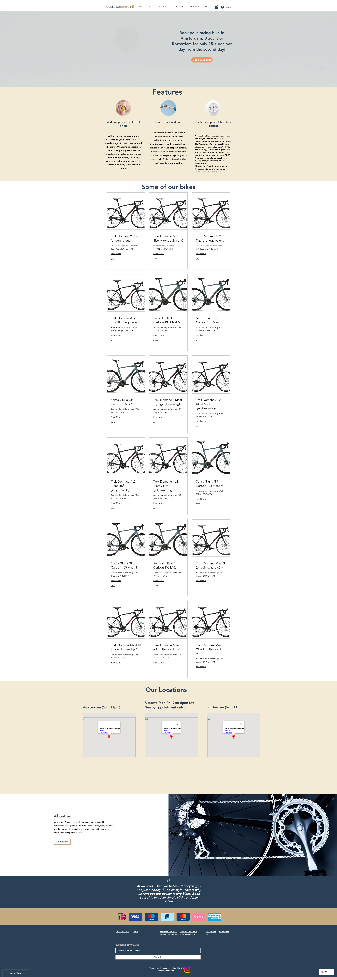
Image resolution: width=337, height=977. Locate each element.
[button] (217, 7)
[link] (126, 238)
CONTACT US (122, 931)
